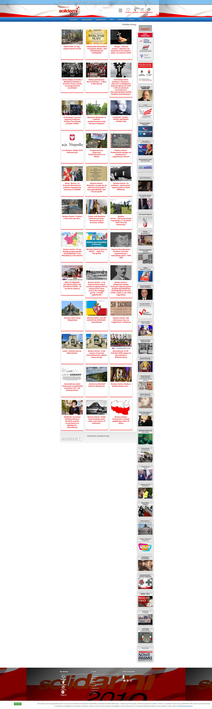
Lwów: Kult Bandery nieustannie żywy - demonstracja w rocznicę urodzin (96, 219)
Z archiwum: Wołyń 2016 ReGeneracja (72, 151)
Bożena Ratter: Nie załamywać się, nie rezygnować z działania (121, 320)
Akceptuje (17, 704)
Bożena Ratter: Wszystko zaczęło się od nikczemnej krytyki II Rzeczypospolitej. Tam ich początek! (97, 187)
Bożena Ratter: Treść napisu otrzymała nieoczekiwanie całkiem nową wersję (96, 354)
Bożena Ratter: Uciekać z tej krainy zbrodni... (72, 217)
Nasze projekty (87, 19)
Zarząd (93, 683)
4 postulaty (95, 676)
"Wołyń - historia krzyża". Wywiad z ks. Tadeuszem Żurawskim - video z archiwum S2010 (121, 50)
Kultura (85, 2)
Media (68, 2)
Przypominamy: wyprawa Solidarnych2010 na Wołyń (96, 153)
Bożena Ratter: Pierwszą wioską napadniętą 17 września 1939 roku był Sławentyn (120, 220)
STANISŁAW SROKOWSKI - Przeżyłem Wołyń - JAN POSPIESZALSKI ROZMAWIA (96, 50)
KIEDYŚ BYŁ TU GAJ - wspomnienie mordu (72, 48)
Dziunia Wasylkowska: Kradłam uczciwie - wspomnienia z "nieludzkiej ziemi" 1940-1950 (121, 253)
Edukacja (93, 2)
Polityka (61, 2)
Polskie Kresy (136, 2)
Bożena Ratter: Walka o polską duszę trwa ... (121, 385)
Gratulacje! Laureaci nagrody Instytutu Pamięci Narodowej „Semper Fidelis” (72, 120)
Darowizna (94, 690)
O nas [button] (140, 19)
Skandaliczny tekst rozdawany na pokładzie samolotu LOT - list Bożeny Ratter (72, 387)
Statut (93, 681)
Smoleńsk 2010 (101, 19)
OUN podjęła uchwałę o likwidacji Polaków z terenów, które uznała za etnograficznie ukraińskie (72, 84)
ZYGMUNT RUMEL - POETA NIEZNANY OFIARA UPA (121, 119)
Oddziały (94, 686)
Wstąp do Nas (95, 688)
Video (112, 19)
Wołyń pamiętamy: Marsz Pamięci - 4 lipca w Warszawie (96, 82)
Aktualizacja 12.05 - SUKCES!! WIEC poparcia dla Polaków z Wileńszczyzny (121, 354)
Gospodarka (77, 2)
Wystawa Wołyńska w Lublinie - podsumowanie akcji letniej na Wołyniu (96, 120)
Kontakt (94, 693)
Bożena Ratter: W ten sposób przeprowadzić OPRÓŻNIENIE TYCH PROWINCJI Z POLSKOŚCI (72, 252)
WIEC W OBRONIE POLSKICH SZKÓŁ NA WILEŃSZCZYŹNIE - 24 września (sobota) (72, 285)
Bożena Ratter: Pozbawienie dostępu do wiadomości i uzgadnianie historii (121, 153)
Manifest (94, 678)
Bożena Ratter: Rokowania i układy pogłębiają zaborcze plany (120, 420)
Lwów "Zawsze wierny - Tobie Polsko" (72, 352)
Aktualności (74, 19)
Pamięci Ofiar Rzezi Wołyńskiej (72, 319)
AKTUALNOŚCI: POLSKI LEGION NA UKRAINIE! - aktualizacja (97, 320)
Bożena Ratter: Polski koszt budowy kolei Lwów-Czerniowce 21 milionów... (97, 420)
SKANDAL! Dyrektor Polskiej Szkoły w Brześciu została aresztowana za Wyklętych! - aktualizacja (72, 422)
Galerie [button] (131, 19)
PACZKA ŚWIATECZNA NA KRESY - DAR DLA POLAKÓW (96, 251)
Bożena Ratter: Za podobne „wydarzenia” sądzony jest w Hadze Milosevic (121, 186)
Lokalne (115, 2)
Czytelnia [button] (121, 19)
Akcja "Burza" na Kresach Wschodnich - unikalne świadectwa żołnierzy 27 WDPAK (72, 186)
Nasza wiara (147, 2)
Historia (101, 2)
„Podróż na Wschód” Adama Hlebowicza (97, 385)
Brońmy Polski (125, 2)
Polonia (108, 2)
